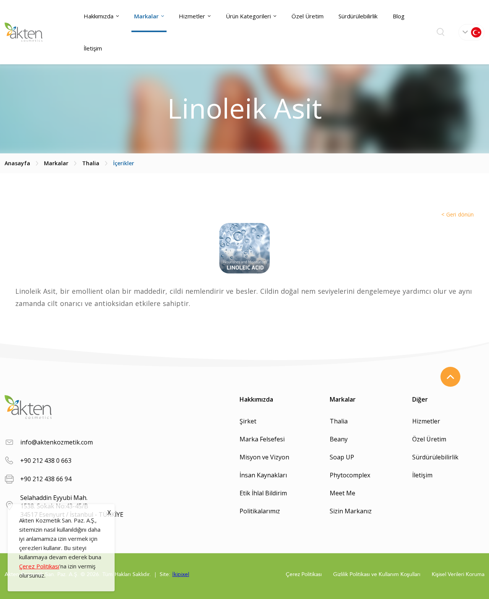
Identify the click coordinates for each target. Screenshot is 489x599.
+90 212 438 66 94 (45, 479)
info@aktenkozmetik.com (56, 442)
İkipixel (180, 574)
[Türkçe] (471, 32)
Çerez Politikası (39, 566)
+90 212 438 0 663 (45, 460)
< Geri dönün (457, 214)
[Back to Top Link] (450, 377)
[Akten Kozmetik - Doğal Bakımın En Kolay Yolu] (23, 32)
